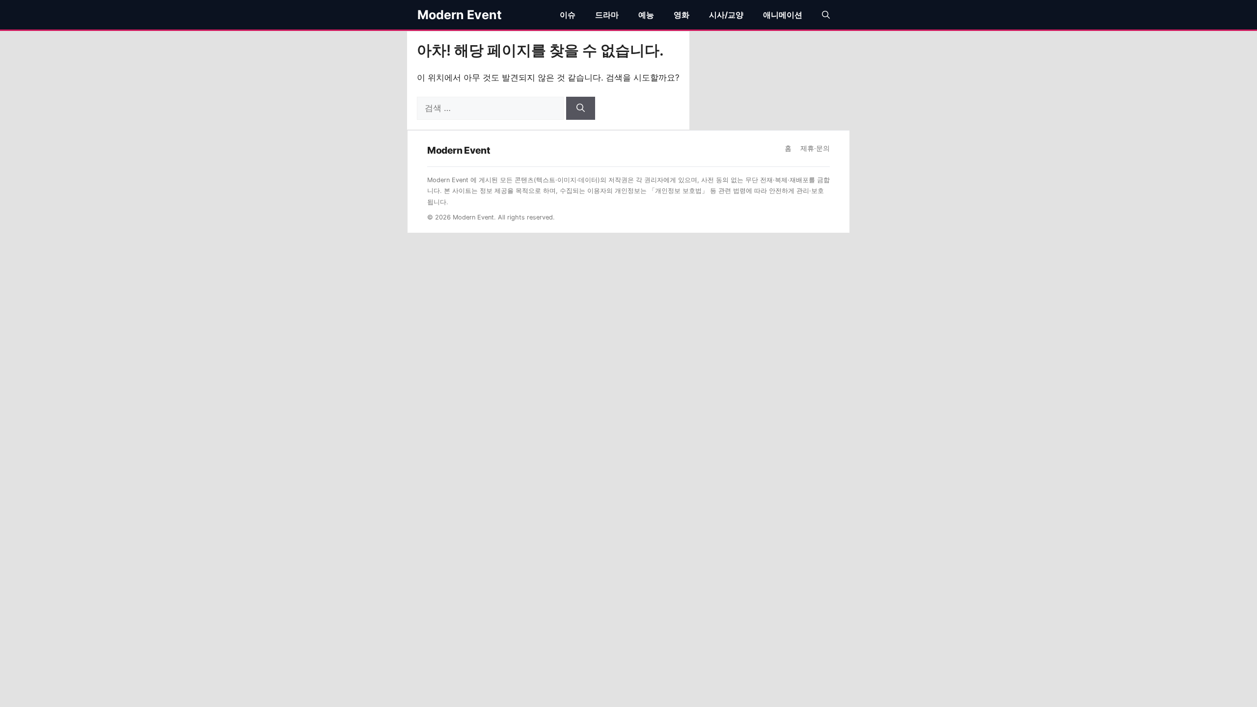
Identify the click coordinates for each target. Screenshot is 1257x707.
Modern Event (459, 14)
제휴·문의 (815, 148)
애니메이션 (782, 15)
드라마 (607, 15)
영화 (681, 15)
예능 (646, 15)
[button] (826, 14)
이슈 (567, 15)
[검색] (580, 108)
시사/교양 (726, 15)
